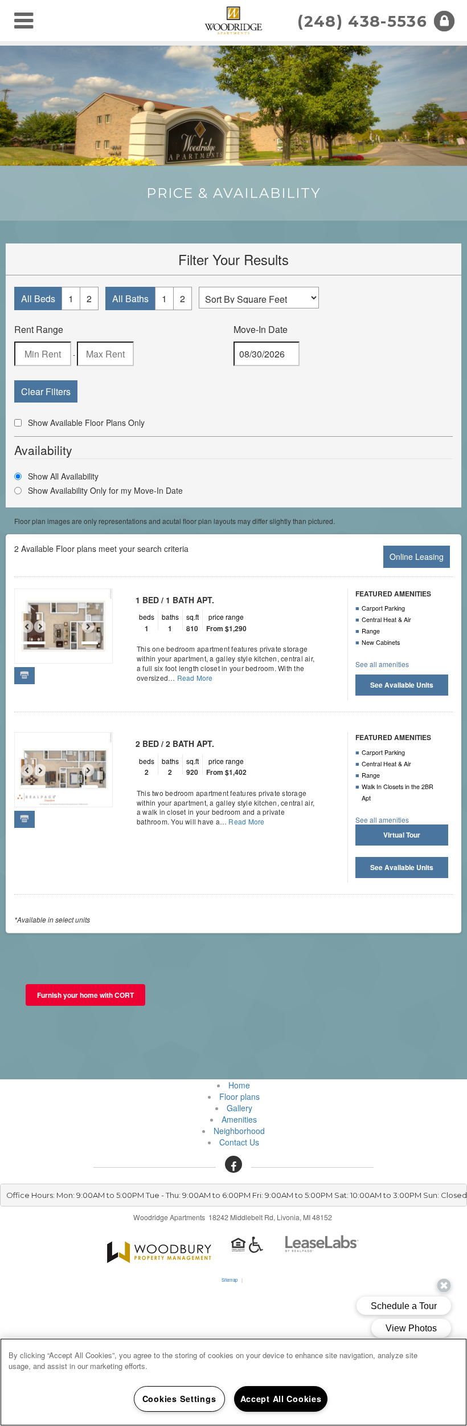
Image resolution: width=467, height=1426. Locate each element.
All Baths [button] (130, 298)
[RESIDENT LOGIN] (444, 21)
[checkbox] (18, 422)
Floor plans (239, 1096)
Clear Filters (46, 391)
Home (239, 1085)
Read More (195, 677)
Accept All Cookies (281, 1398)
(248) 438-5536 (362, 21)
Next (93, 631)
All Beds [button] (38, 298)
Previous (33, 631)
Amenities (239, 1119)
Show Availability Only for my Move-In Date (105, 490)
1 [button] (70, 298)
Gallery (239, 1108)
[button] (233, 1164)
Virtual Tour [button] (401, 835)
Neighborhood (239, 1130)
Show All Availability (63, 476)
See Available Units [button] (401, 685)
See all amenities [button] (382, 664)
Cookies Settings (179, 1398)
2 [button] (89, 298)
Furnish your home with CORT (85, 995)
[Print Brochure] (24, 675)
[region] (233, 1382)
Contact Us (239, 1142)
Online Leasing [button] (417, 556)
